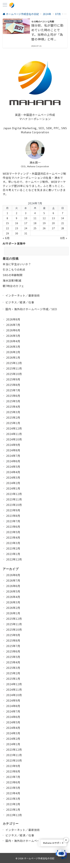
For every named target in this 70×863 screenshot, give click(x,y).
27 (53, 228)
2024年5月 (13, 466)
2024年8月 (13, 450)
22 (7, 228)
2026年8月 (13, 319)
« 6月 (6, 238)
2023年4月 (13, 537)
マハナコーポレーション (35, 119)
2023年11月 (14, 499)
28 (62, 228)
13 (53, 218)
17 (25, 223)
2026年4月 (13, 341)
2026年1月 (13, 357)
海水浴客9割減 (12, 280)
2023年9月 (13, 510)
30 (16, 233)
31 (25, 233)
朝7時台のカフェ (13, 286)
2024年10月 (14, 439)
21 (62, 223)
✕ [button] (66, 840)
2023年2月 (13, 548)
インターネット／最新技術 (22, 295)
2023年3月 (13, 543)
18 (35, 223)
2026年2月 (13, 352)
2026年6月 (13, 330)
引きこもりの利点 (14, 269)
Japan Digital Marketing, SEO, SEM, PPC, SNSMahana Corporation (35, 130)
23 (16, 228)
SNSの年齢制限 (13, 275)
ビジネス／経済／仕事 (19, 302)
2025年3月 (13, 412)
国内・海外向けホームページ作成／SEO (31, 309)
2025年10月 (14, 374)
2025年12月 (14, 363)
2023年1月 (13, 554)
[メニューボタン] (5, 5)
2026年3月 (13, 346)
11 (35, 218)
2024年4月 (13, 472)
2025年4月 (13, 406)
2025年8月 (13, 385)
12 (44, 218)
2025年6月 (13, 396)
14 (62, 218)
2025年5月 (13, 401)
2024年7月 (13, 456)
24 (25, 228)
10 (25, 218)
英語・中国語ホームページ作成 (35, 115)
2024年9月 (13, 445)
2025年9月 (13, 379)
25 (35, 228)
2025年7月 (13, 390)
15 (7, 223)
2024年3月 (13, 477)
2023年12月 (14, 494)
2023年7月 (13, 521)
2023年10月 (14, 505)
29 (7, 233)
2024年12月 (14, 428)
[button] (61, 854)
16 (16, 223)
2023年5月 (13, 532)
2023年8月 (13, 516)
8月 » (63, 238)
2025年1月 (13, 423)
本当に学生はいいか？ (17, 264)
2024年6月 (13, 461)
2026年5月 (13, 336)
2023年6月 (13, 526)
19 (44, 223)
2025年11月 (14, 368)
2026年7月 (13, 325)
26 (44, 228)
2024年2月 (13, 483)
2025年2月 (13, 417)
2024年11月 (14, 434)
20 (53, 223)
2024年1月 (13, 488)
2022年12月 (14, 559)
